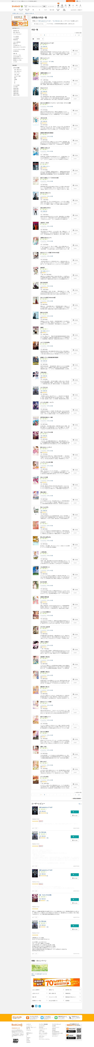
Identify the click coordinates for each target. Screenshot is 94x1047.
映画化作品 (15, 39)
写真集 (15, 79)
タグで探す (15, 86)
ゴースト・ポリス (44, 162)
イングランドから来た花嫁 (46, 462)
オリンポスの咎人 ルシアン (47, 402)
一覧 (80, 803)
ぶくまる (15, 61)
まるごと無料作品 (16, 42)
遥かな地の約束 (44, 282)
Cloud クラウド (44, 88)
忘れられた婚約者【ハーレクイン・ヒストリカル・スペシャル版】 (55, 103)
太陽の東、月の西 (44, 222)
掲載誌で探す (16, 91)
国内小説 (45, 46)
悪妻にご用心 (43, 746)
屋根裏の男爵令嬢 (44, 597)
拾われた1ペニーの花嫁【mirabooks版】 (50, 252)
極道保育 (42, 267)
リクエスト (41, 1037)
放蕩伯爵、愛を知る (45, 656)
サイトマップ (54, 1036)
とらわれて (43, 522)
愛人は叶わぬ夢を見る (45, 537)
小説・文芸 (52, 9)
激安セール (15, 43)
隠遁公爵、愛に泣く (45, 686)
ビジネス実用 (58, 10)
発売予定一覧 (16, 30)
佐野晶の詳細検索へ (77, 798)
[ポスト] (33, 1006)
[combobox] (35, 6)
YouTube (28, 1040)
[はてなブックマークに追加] (39, 1007)
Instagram (28, 1037)
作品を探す (41, 1027)
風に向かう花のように (45, 192)
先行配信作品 (16, 51)
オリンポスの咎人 (44, 776)
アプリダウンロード (43, 1028)
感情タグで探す (16, 95)
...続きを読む (62, 863)
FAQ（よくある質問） (43, 1033)
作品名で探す (16, 88)
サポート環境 (41, 1031)
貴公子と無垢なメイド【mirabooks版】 (49, 177)
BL (33, 9)
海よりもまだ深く (44, 507)
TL (39, 9)
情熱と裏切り (43, 492)
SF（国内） (51, 61)
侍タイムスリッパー (45, 58)
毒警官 (42, 327)
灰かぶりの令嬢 (44, 477)
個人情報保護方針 (55, 1031)
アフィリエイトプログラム (44, 1039)
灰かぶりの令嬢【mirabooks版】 (48, 297)
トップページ (29, 1025)
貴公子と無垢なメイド (45, 716)
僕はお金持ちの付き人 (45, 207)
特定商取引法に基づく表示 (57, 1033)
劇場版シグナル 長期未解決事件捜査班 (49, 357)
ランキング (28, 1030)
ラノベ (45, 9)
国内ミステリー (46, 166)
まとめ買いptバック (17, 45)
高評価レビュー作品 (17, 60)
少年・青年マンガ (21, 10)
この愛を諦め (43, 552)
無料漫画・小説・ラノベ (31, 1027)
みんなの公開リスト (17, 56)
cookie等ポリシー (55, 1034)
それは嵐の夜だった (45, 567)
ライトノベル (17, 72)
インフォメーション (43, 1034)
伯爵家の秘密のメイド (45, 73)
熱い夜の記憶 (43, 582)
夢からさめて (43, 761)
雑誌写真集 (64, 10)
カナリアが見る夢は (45, 342)
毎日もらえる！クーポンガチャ (19, 47)
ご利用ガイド (79, 9)
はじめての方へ (74, 9)
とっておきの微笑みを (45, 612)
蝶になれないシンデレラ (46, 447)
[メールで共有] (36, 1006)
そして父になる (56, 21)
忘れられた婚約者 (44, 731)
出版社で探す (16, 93)
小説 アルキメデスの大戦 (46, 432)
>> (79, 35)
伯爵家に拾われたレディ (46, 237)
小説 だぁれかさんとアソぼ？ (44, 21)
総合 (15, 9)
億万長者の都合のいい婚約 (46, 417)
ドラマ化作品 (16, 38)
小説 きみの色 (43, 118)
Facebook (28, 1042)
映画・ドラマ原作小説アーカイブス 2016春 (39, 974)
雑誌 (15, 77)
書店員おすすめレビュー (18, 58)
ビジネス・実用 (17, 76)
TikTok (27, 1039)
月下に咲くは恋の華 (45, 627)
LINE (27, 1034)
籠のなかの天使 (44, 312)
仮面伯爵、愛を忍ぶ (45, 671)
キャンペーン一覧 (16, 55)
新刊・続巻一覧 (16, 32)
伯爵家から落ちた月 (45, 148)
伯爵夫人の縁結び (44, 641)
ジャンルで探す (16, 85)
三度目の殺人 (43, 372)
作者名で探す (16, 90)
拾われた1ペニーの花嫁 (45, 701)
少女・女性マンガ (27, 10)
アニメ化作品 (16, 36)
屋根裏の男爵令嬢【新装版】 (47, 133)
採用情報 (54, 1028)
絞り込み (25, 6)
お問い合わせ (41, 1036)
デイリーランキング (17, 34)
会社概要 (54, 1025)
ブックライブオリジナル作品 (19, 49)
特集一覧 (15, 53)
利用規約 (54, 1030)
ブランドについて (55, 1027)
